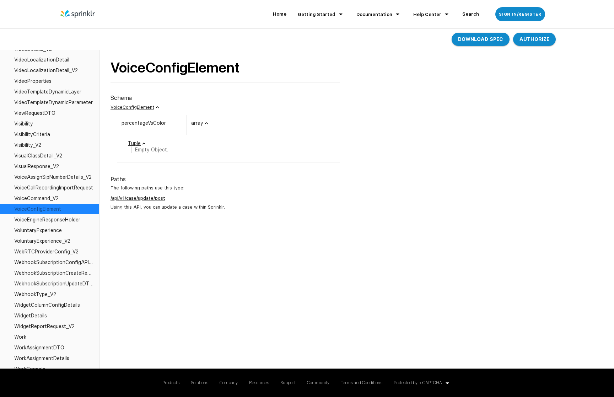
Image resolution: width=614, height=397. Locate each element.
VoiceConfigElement (132, 107)
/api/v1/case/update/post (138, 198)
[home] (78, 14)
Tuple (134, 143)
